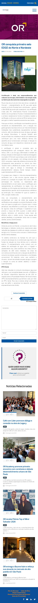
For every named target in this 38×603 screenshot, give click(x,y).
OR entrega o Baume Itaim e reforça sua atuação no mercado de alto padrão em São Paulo (18, 569)
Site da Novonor (13, 591)
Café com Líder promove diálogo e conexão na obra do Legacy (17, 422)
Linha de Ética (25, 591)
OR (5, 426)
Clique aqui (13, 373)
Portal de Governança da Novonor (19, 594)
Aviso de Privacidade (19, 596)
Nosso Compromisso (19, 592)
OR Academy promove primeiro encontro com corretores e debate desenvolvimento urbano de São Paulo (18, 470)
